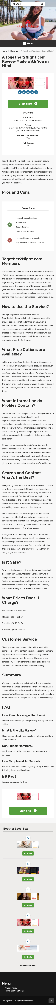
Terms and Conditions (14, 991)
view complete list (28, 965)
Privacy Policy (11, 988)
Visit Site (25, 103)
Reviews (14, 51)
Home (4, 51)
